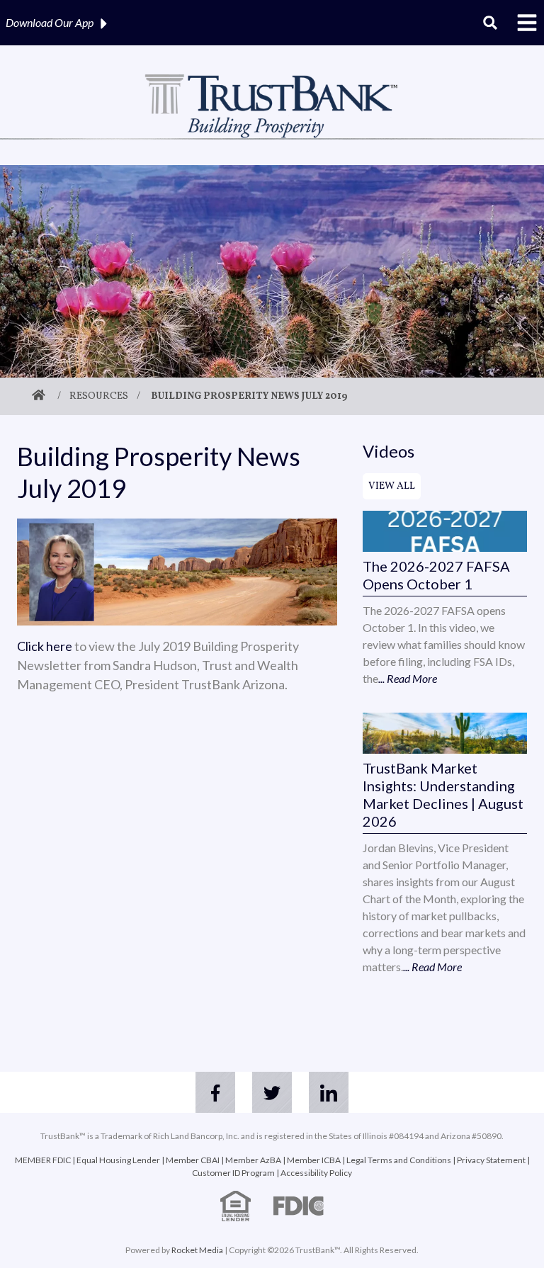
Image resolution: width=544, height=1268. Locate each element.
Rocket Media (197, 1250)
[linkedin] (328, 1092)
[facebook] (215, 1092)
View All (391, 486)
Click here (44, 646)
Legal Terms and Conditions (398, 1160)
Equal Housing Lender (118, 1160)
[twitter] (272, 1092)
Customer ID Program (233, 1172)
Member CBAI (193, 1160)
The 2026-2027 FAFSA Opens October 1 (436, 574)
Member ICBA (314, 1160)
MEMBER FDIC (43, 1160)
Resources (98, 396)
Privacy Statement (491, 1160)
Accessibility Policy (316, 1172)
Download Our (50, 22)
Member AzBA (253, 1160)
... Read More (407, 678)
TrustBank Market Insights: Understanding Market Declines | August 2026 (443, 794)
